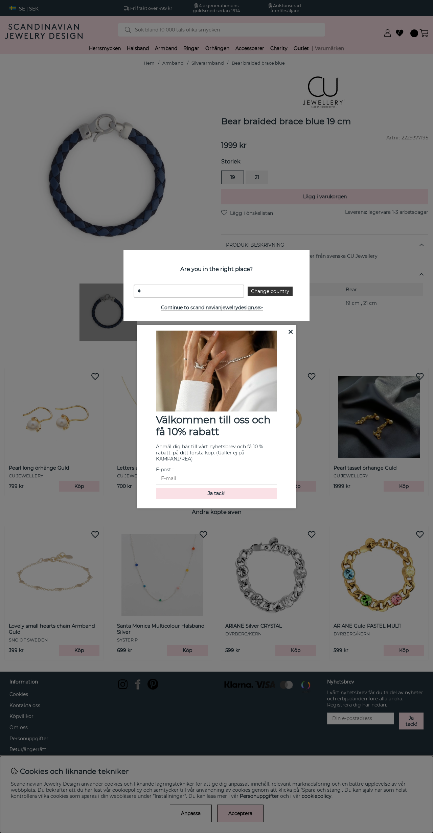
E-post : (165, 470)
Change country (270, 291)
